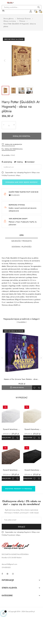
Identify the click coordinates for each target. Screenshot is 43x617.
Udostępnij (7, 162)
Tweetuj (20, 162)
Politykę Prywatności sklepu (11, 175)
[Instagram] (13, 574)
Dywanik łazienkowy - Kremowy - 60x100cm (32, 429)
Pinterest (31, 162)
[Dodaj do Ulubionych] (34, 387)
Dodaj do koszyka (21, 136)
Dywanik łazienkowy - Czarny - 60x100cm (32, 470)
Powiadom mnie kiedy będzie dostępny (22, 182)
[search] (39, 7)
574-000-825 (15, 195)
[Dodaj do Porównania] (39, 387)
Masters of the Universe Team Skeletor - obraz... (21, 379)
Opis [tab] (21, 235)
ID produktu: (6, 155)
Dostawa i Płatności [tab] (21, 246)
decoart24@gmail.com (9, 564)
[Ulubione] (35, 11)
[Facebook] (2, 574)
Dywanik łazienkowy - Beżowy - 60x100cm (10, 470)
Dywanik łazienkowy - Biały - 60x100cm (10, 429)
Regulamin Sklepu (30, 172)
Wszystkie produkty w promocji (18, 489)
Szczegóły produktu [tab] (21, 241)
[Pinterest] (7, 574)
